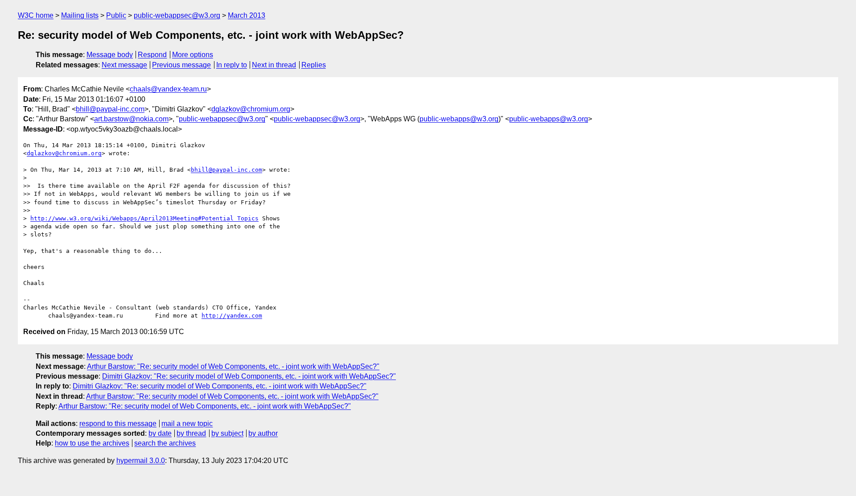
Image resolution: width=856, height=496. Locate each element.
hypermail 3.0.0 (140, 460)
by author (263, 433)
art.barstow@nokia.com (131, 119)
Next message (124, 65)
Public (116, 15)
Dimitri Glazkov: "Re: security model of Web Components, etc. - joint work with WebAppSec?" (249, 376)
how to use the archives (92, 443)
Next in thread (274, 65)
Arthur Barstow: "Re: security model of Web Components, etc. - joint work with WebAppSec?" (233, 366)
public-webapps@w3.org (459, 119)
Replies (313, 65)
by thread (191, 433)
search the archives (165, 443)
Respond (152, 54)
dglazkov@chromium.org (250, 109)
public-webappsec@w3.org (177, 15)
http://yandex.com (232, 315)
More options (192, 54)
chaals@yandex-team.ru (168, 89)
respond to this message (117, 423)
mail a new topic (187, 423)
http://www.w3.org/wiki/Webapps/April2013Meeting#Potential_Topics (144, 218)
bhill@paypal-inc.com (110, 109)
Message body (109, 54)
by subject (227, 433)
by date (160, 433)
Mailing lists (80, 15)
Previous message (181, 65)
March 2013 (246, 15)
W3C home (36, 15)
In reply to (231, 65)
